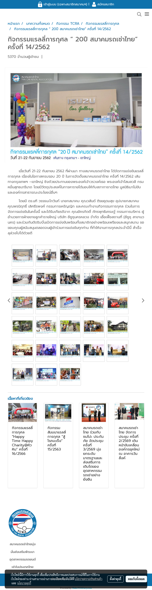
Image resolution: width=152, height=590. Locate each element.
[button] (138, 14)
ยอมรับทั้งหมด (136, 579)
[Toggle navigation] (146, 14)
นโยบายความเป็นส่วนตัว (88, 579)
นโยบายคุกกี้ (24, 583)
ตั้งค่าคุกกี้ (115, 579)
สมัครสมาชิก (105, 4)
